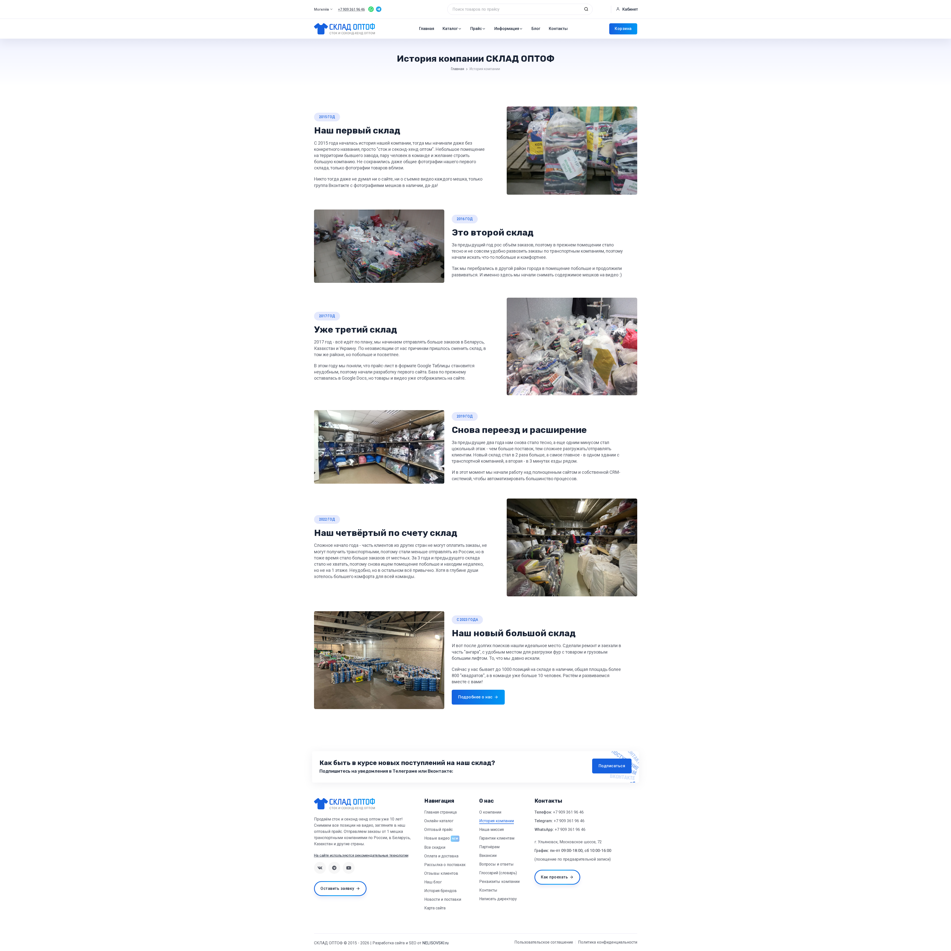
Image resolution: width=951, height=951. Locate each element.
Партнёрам (489, 847)
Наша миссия (491, 829)
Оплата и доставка (441, 856)
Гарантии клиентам (496, 838)
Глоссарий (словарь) (498, 873)
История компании (496, 821)
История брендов (440, 890)
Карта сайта (435, 908)
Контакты (558, 28)
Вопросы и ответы (496, 864)
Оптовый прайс (438, 829)
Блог (535, 28)
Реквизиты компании (499, 881)
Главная (426, 28)
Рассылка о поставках (445, 864)
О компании (490, 812)
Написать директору (498, 899)
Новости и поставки (442, 899)
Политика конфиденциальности (607, 942)
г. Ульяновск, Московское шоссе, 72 (568, 842)
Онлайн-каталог (438, 821)
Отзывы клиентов (441, 873)
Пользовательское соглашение (543, 942)
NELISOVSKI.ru (435, 943)
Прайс (476, 28)
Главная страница (440, 812)
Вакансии (488, 855)
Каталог (450, 28)
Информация (506, 28)
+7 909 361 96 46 (568, 812)
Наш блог (433, 882)
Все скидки (434, 847)
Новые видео (437, 838)
